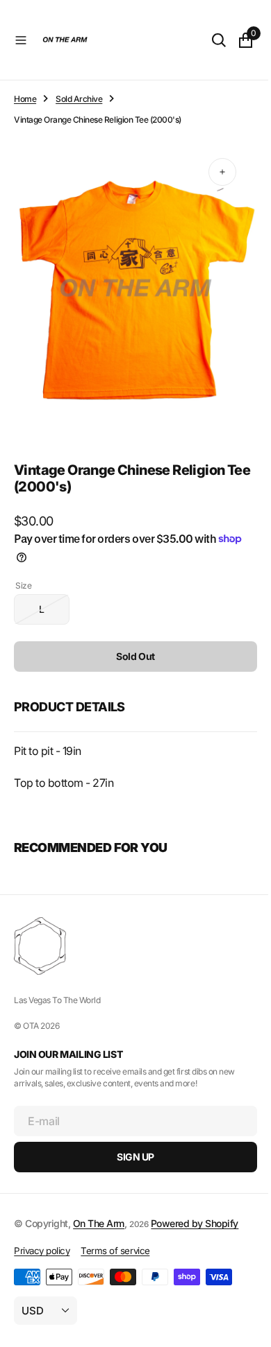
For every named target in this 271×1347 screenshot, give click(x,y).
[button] (21, 40)
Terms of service (115, 1250)
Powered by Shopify (194, 1223)
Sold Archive (79, 99)
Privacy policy (41, 1250)
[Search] (208, 40)
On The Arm (98, 1223)
